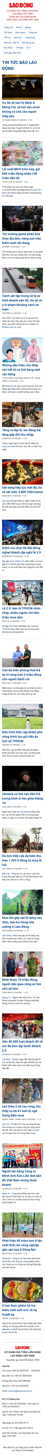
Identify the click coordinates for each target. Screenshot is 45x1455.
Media (28, 27)
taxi (4, 131)
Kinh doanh (20, 32)
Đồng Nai (6, 1258)
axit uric (6, 1329)
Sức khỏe (8, 47)
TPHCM (6, 629)
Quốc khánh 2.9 (17, 561)
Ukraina (27, 811)
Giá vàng (6, 501)
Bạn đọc (18, 37)
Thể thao (8, 32)
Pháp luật (33, 32)
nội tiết (13, 386)
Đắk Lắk (5, 873)
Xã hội (19, 27)
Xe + (29, 47)
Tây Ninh (6, 1059)
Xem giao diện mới (12, 53)
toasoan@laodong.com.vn (20, 1391)
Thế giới (19, 47)
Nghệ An (6, 1193)
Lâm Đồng (7, 935)
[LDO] (22, 88)
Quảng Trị (6, 997)
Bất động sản (28, 42)
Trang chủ (8, 27)
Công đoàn (30, 37)
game (14, 252)
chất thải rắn (16, 1261)
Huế (32, 691)
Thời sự (7, 37)
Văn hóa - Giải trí (11, 42)
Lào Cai (5, 1124)
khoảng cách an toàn (11, 327)
